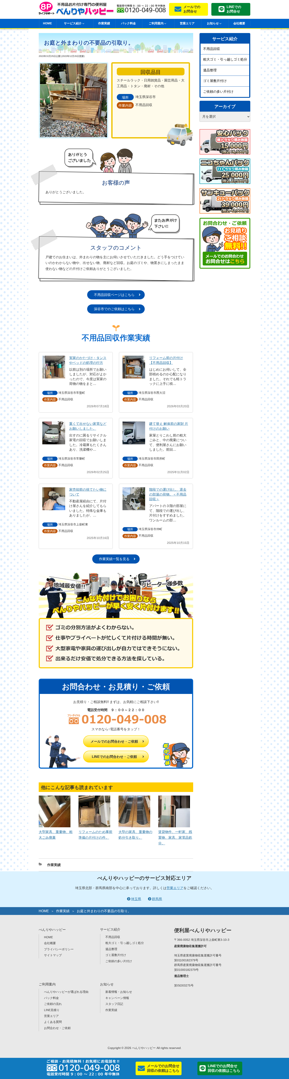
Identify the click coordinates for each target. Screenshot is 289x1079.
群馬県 (157, 899)
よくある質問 (53, 1022)
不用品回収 (211, 49)
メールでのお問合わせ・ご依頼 (114, 741)
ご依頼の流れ (53, 1004)
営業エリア (187, 23)
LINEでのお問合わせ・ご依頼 (114, 756)
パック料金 (128, 23)
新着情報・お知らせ (118, 991)
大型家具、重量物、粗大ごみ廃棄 (56, 834)
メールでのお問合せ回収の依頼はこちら (163, 1068)
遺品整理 (210, 70)
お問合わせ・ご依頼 (57, 1028)
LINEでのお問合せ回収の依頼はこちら (224, 1068)
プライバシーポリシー (59, 949)
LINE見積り (51, 1010)
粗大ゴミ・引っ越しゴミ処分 (225, 59)
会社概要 (239, 23)
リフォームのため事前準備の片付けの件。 (95, 834)
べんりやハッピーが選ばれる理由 (66, 991)
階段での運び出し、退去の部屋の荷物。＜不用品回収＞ (167, 494)
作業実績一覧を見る (114, 559)
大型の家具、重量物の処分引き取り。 (135, 834)
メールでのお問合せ (191, 9)
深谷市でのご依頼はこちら (114, 309)
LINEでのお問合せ (234, 9)
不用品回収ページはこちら (114, 295)
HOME (47, 23)
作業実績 (104, 23)
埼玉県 (136, 899)
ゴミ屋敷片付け (215, 81)
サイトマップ (53, 955)
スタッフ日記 (114, 1004)
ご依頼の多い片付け (218, 91)
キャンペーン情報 (117, 998)
